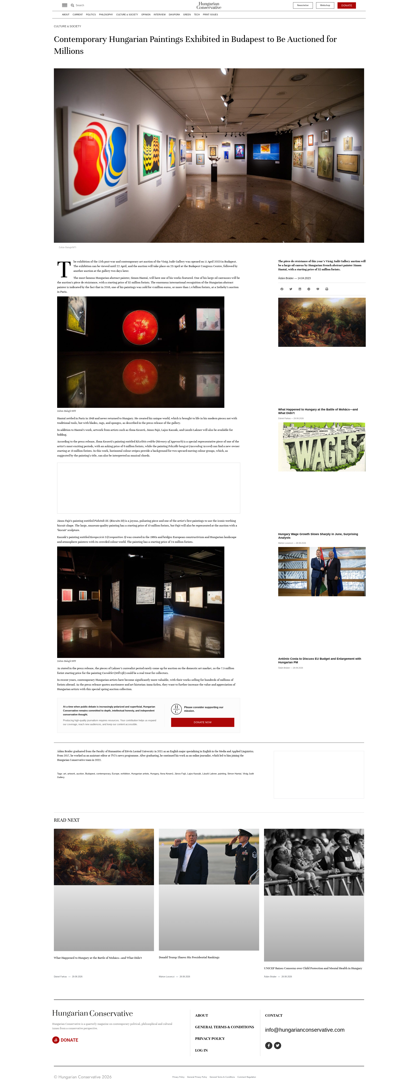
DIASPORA (174, 14)
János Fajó (180, 773)
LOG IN (201, 1050)
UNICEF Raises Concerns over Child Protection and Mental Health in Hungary (313, 968)
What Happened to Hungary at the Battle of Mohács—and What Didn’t (98, 958)
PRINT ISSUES (210, 14)
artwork (71, 773)
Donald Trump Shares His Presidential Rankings (189, 957)
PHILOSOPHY (106, 14)
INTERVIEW (160, 14)
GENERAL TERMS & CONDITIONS (224, 1026)
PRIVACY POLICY (210, 1038)
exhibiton (125, 773)
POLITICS (91, 14)
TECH (197, 14)
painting (222, 773)
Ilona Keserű (166, 773)
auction (80, 773)
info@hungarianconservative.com (305, 1030)
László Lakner (209, 773)
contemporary (103, 773)
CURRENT (78, 14)
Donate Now (202, 722)
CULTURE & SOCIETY (127, 14)
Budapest (90, 773)
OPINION (145, 14)
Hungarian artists (140, 773)
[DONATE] (55, 1040)
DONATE (69, 1040)
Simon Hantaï (234, 773)
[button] (282, 289)
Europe (115, 773)
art (64, 773)
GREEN (187, 14)
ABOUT (65, 14)
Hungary (154, 773)
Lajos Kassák (194, 773)
